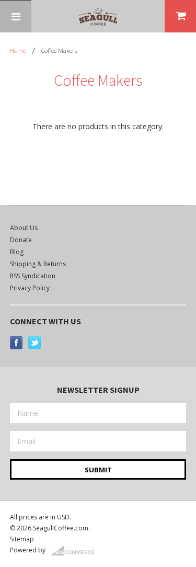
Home (18, 50)
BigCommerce (75, 551)
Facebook (16, 342)
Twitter (34, 342)
